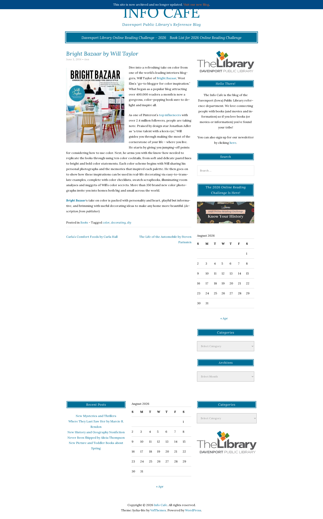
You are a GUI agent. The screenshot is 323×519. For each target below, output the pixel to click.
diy (129, 222)
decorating (118, 222)
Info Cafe (161, 12)
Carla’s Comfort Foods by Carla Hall (92, 237)
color (106, 222)
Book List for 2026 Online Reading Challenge (206, 37)
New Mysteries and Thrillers (96, 416)
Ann (86, 59)
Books (84, 222)
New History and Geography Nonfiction (96, 432)
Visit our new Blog (196, 4)
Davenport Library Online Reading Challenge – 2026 (123, 37)
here (233, 143)
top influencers (169, 115)
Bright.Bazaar (166, 78)
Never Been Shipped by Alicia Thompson (96, 437)
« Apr (224, 318)
